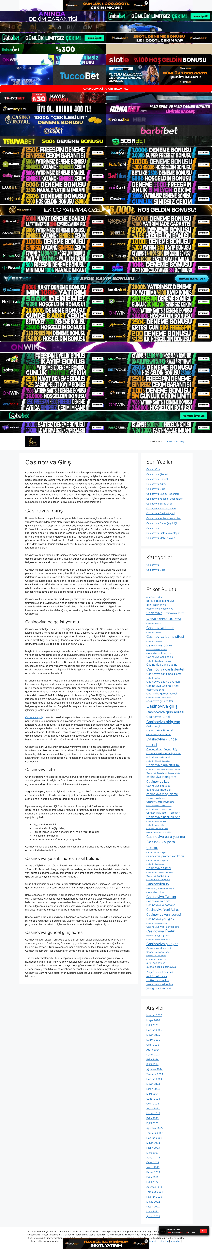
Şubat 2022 (153, 1216)
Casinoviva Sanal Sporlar (155, 864)
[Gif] (106, 210)
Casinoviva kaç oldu (158, 785)
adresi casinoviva (154, 597)
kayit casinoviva (159, 971)
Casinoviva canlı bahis (159, 656)
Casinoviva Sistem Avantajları (163, 533)
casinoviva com (155, 689)
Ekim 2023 (152, 1118)
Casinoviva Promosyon (156, 852)
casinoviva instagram (161, 777)
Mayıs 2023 (153, 1142)
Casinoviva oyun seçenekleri (159, 832)
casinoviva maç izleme (162, 794)
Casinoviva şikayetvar (156, 955)
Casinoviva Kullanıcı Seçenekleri (164, 498)
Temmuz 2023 (154, 1133)
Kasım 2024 (153, 1054)
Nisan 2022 (153, 1206)
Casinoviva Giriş (175, 441)
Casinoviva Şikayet (157, 474)
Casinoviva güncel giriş (161, 749)
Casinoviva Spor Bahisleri (157, 876)
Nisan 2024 (153, 1088)
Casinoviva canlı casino (162, 664)
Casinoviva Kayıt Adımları (161, 508)
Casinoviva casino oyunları (163, 681)
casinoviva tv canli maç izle (160, 888)
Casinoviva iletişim (175, 773)
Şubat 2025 (153, 1039)
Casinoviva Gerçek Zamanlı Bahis (158, 697)
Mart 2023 (152, 1152)
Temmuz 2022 (154, 1191)
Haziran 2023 (154, 1138)
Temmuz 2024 (154, 1074)
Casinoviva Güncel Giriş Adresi (163, 753)
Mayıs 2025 (153, 1035)
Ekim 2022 (152, 1177)
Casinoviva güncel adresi (162, 742)
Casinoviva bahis (160, 628)
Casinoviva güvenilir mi (163, 765)
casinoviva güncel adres (158, 734)
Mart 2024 (152, 1093)
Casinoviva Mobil (156, 798)
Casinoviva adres (174, 613)
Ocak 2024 (152, 1103)
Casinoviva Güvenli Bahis (155, 769)
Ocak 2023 (152, 1162)
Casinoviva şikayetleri (158, 948)
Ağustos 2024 (154, 1069)
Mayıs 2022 (153, 1201)
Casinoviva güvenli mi (174, 769)
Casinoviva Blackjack (154, 641)
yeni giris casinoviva (158, 988)
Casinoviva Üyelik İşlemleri (158, 936)
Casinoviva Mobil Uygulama (160, 802)
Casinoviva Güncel (157, 479)
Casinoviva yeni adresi (163, 914)
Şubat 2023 (153, 1157)
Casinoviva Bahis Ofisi (159, 503)
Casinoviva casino (153, 678)
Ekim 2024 (152, 1059)
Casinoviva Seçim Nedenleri (162, 493)
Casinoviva (156, 441)
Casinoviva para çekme (160, 845)
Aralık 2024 (153, 1049)
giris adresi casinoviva (156, 959)
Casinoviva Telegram (158, 879)
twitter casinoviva (157, 980)
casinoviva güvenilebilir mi (158, 757)
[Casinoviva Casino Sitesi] (32, 441)
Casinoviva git (153, 726)
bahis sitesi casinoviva (160, 600)
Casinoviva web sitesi (159, 901)
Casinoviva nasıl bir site (163, 817)
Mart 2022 (152, 1211)
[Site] (53, 152)
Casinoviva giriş (34, 717)
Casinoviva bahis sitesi (165, 636)
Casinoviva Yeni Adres (163, 910)
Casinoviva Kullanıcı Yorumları (163, 518)
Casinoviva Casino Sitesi (162, 686)
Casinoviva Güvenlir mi (156, 773)
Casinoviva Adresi (156, 484)
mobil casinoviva (156, 976)
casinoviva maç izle (158, 789)
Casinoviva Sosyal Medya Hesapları (159, 872)
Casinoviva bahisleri (153, 632)
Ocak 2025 (152, 1044)
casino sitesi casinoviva (159, 608)
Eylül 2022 (152, 1182)
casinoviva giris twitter (159, 701)
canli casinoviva (156, 604)
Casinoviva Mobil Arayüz (160, 538)
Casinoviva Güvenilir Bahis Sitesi (158, 761)
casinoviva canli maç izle (158, 653)
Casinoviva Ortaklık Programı (157, 829)
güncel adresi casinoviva (161, 966)
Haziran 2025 (154, 1030)
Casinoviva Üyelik (160, 931)
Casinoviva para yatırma (165, 836)
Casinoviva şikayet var (157, 952)
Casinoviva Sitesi (158, 868)
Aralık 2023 (153, 1108)
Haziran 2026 (154, 1015)
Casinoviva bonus (159, 645)
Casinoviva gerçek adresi (161, 693)
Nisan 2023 (153, 1147)
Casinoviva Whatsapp (160, 905)
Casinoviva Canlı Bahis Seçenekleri (159, 661)
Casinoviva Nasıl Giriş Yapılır (157, 821)
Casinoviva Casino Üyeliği (161, 513)
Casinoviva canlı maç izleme (164, 674)
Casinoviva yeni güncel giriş (163, 926)
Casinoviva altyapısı (153, 623)
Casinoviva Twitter (161, 897)
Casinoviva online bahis (155, 825)
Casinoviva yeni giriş (160, 919)
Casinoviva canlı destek (165, 669)
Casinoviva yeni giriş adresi (156, 923)
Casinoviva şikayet (162, 944)
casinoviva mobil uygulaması (158, 805)
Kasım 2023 (153, 1113)
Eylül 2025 (152, 1025)
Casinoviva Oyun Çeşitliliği (161, 523)
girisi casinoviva (155, 962)
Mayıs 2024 (153, 1084)
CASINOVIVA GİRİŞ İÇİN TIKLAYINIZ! (106, 88)
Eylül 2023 (152, 1123)
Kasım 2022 (153, 1172)
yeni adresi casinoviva (159, 984)
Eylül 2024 (152, 1064)
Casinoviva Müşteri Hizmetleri (163, 812)
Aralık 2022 (153, 1167)
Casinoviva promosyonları (157, 860)
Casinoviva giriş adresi (165, 712)
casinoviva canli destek (156, 649)
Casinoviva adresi (163, 618)
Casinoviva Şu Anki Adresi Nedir (158, 939)
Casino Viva (153, 469)
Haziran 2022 (154, 1196)
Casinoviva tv (157, 884)
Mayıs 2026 (153, 1020)
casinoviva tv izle (155, 892)
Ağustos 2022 (154, 1187)
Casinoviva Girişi (158, 717)
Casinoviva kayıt (158, 781)
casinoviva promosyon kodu (165, 856)
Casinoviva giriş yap (163, 722)
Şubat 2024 (153, 1098)
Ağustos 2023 (154, 1128)
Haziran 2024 (154, 1079)
